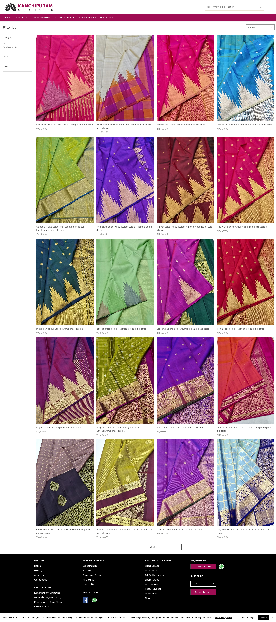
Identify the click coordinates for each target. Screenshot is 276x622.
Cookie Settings (247, 617)
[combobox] (260, 27)
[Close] (272, 617)
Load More (155, 546)
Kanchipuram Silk (10, 47)
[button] (41, 17)
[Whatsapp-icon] (94, 600)
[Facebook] (85, 600)
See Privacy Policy (223, 617)
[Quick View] (65, 78)
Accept (263, 617)
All (4, 43)
